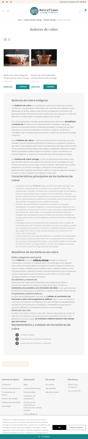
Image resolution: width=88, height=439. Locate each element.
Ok (59, 427)
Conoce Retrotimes (32, 388)
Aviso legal (6, 406)
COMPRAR (23, 87)
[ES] (3, 2)
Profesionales (29, 392)
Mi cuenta (50, 384)
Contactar (6, 384)
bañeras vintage (41, 260)
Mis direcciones (52, 392)
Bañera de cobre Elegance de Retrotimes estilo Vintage (16, 76)
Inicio (20, 20)
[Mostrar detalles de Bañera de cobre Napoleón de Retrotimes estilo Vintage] (44, 58)
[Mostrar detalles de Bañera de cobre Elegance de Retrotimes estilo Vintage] (16, 58)
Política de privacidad (11, 402)
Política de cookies (10, 398)
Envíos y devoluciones (11, 388)
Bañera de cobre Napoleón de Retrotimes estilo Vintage (44, 76)
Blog (25, 384)
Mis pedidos (51, 388)
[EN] (7, 2)
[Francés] (11, 2)
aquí (4, 430)
